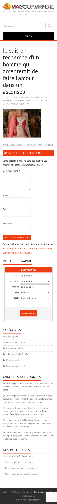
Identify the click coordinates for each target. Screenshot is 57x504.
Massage (10, 360)
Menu (29, 35)
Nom (6, 195)
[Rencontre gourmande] (28, 6)
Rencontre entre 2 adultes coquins (19, 456)
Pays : (17, 292)
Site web (8, 223)
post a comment (45, 145)
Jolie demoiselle (13, 354)
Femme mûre (12, 342)
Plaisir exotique (13, 366)
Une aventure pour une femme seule (20, 468)
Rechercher (28, 313)
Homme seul (12, 348)
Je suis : (16, 276)
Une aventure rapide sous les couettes (21, 474)
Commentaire (11, 171)
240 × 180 (29, 97)
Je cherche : (15, 281)
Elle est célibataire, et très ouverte (19, 462)
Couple (9, 336)
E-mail (8, 209)
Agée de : (16, 287)
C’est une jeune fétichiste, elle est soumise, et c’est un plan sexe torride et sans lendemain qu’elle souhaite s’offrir (28, 386)
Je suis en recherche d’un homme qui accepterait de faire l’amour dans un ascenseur (25, 100)
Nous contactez (41, 492)
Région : (16, 298)
